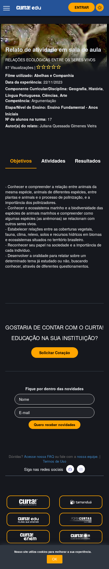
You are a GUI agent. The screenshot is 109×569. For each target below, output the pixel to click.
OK (54, 559)
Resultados (88, 160)
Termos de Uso (54, 461)
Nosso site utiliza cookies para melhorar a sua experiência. (54, 552)
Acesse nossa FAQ (39, 456)
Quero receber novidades (54, 424)
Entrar (82, 7)
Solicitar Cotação (54, 352)
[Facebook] (70, 469)
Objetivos (21, 160)
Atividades (53, 160)
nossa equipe (87, 456)
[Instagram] (81, 469)
